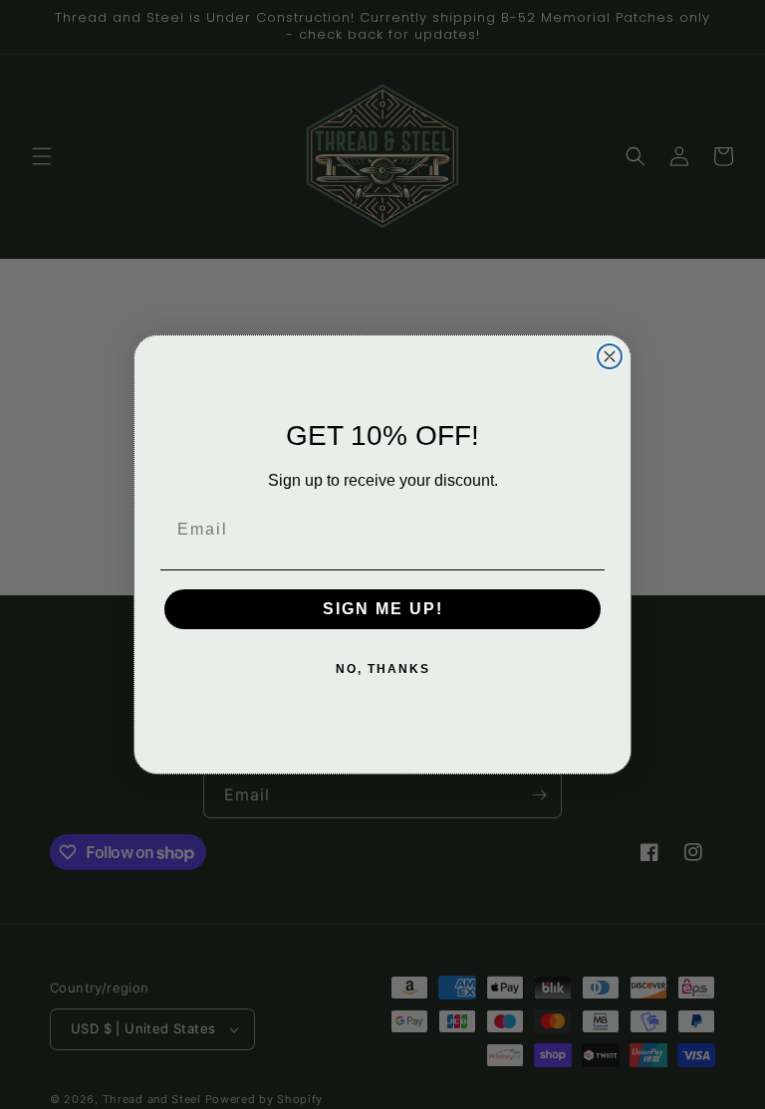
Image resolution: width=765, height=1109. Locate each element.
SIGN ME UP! (383, 608)
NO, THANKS (383, 669)
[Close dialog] (610, 356)
